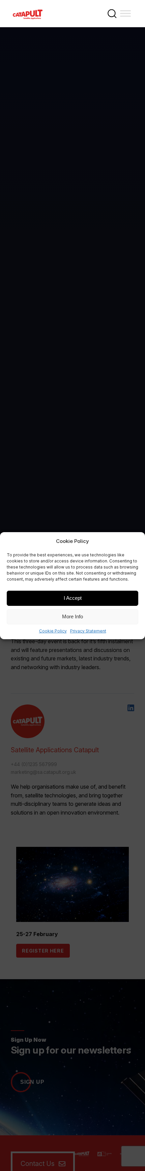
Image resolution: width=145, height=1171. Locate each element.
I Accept (73, 598)
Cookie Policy (53, 630)
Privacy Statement (88, 630)
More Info (72, 616)
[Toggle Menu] (125, 13)
